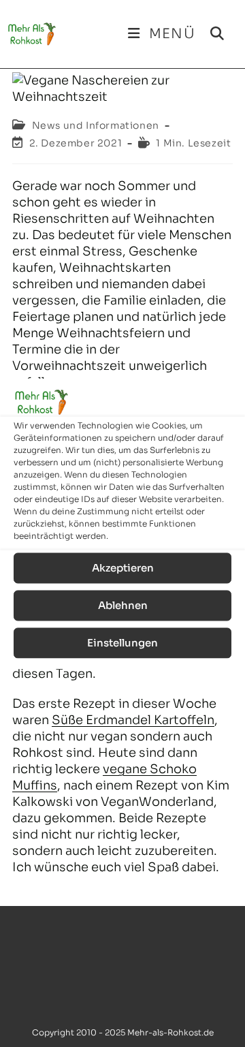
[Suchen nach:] (212, 33)
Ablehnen (123, 605)
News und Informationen (95, 125)
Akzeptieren (123, 567)
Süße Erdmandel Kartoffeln (133, 720)
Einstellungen (122, 642)
